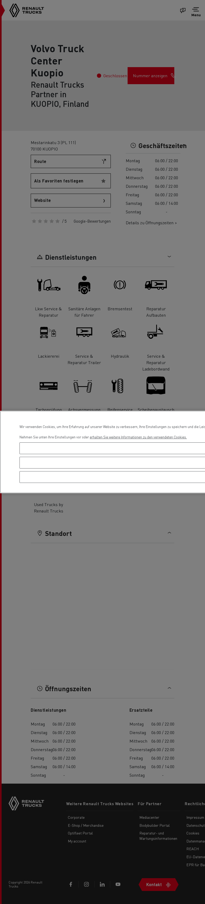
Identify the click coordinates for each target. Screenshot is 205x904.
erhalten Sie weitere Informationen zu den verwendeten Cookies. (138, 437)
